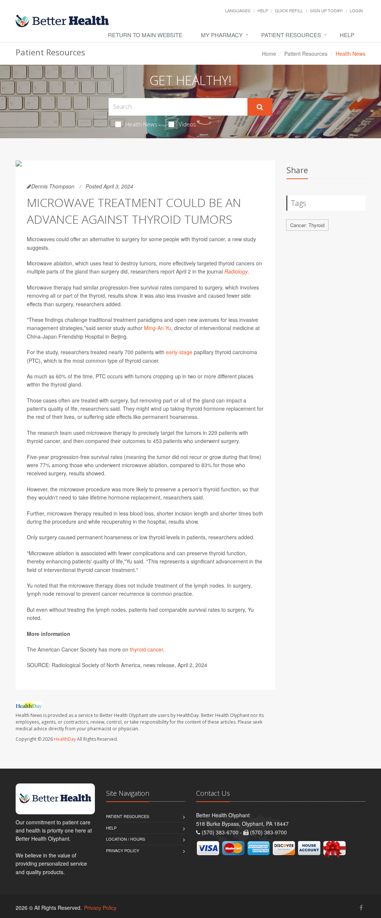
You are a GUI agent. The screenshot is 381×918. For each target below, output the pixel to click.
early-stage (179, 352)
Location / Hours (125, 839)
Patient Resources (291, 35)
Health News (141, 124)
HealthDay (65, 739)
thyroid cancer (146, 649)
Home (269, 53)
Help (262, 10)
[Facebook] (361, 907)
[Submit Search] (259, 107)
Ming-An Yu (157, 328)
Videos (187, 124)
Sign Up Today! (326, 10)
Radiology (236, 271)
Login (356, 10)
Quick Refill (289, 10)
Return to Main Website (145, 35)
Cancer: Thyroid (307, 225)
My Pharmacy (222, 35)
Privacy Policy (122, 850)
